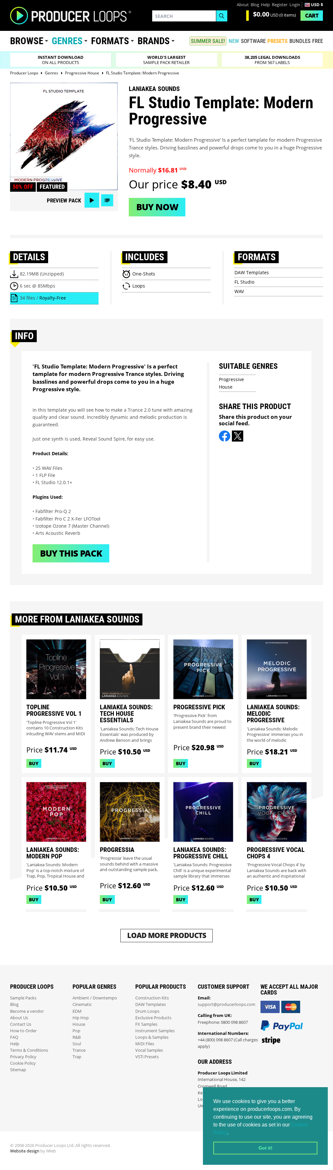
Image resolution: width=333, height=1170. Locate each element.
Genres (67, 40)
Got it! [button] (266, 1148)
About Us (19, 1018)
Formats (110, 40)
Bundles (300, 41)
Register (279, 4)
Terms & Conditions (29, 1050)
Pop (76, 1031)
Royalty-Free (52, 298)
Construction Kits (152, 998)
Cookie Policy (23, 1063)
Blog (255, 4)
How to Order (23, 1031)
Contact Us (20, 1024)
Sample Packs (23, 998)
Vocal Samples (149, 1050)
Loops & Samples (151, 1037)
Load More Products (166, 935)
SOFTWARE (253, 41)
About (243, 4)
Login (294, 4)
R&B (77, 1037)
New (234, 41)
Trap (77, 1057)
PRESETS (277, 41)
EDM (77, 1011)
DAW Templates (251, 272)
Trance (79, 1050)
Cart (311, 15)
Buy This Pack (71, 553)
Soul (77, 1044)
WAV (239, 291)
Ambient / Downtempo (95, 998)
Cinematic (82, 1004)
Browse (26, 40)
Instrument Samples (155, 1031)
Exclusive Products (153, 1018)
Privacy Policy (23, 1057)
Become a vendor (27, 1011)
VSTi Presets (147, 1057)
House (79, 1024)
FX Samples (146, 1024)
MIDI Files (144, 1044)
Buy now (157, 207)
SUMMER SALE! (208, 41)
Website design (24, 1151)
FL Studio (244, 282)
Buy (33, 763)
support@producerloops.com (226, 1004)
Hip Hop (81, 1018)
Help (265, 4)
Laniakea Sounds (154, 89)
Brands (154, 40)
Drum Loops (147, 1011)
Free (317, 41)
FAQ (14, 1037)
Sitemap (18, 1070)
